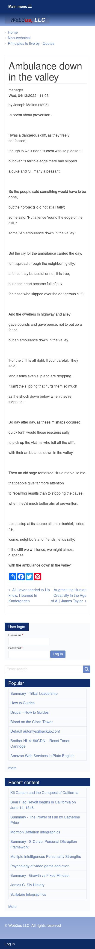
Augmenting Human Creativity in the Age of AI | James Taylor (68, 595)
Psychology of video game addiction (39, 865)
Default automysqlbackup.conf (35, 731)
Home (13, 32)
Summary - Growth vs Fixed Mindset (39, 875)
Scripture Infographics (28, 894)
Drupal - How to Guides (29, 712)
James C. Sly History (27, 884)
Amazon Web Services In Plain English (42, 755)
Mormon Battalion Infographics (35, 832)
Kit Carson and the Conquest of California (44, 792)
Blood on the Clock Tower (31, 721)
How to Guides (22, 702)
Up (47, 589)
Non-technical (19, 37)
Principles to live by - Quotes (31, 43)
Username (14, 635)
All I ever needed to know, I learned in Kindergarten (26, 595)
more (12, 767)
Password (14, 648)
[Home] (29, 19)
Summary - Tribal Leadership (34, 693)
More (12, 906)
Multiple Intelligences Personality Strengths (45, 856)
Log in (10, 943)
